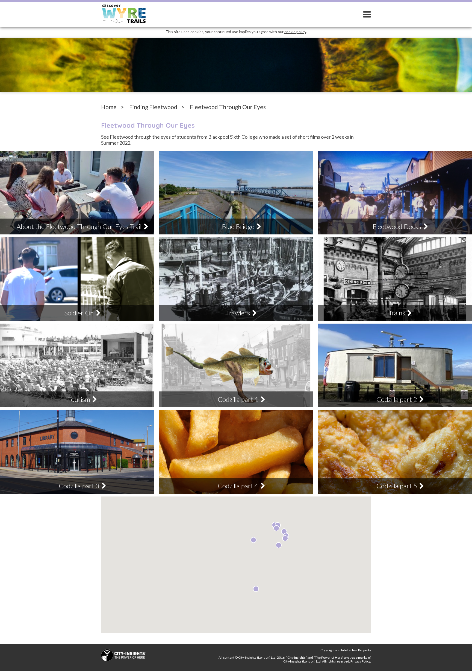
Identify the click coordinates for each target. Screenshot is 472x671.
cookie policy (295, 31)
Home (109, 106)
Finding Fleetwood (153, 106)
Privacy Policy (360, 661)
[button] (256, 589)
